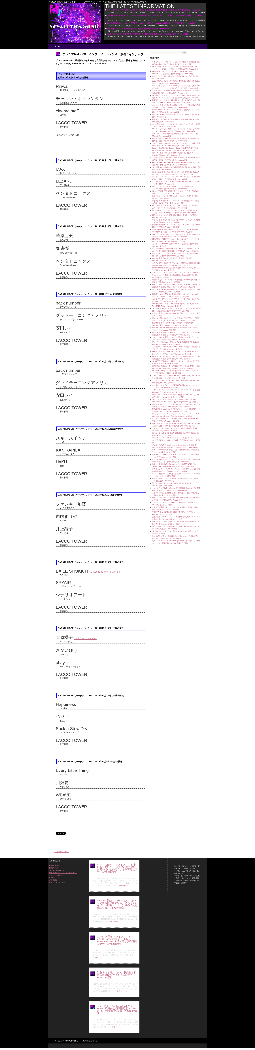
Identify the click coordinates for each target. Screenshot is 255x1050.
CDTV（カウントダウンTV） (59, 882)
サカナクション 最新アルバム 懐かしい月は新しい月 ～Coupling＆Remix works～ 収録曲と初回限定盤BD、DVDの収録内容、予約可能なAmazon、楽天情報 (176, 275)
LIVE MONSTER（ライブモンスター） (63, 873)
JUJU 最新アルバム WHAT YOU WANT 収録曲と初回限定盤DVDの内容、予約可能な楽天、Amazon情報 (147, 34)
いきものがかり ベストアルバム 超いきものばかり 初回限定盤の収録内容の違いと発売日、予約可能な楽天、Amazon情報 (154, 10)
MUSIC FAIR (53, 868)
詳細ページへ (123, 886)
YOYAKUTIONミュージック (62, 1)
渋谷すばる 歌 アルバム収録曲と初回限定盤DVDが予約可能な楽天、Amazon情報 (138, 29)
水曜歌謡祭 (53, 880)
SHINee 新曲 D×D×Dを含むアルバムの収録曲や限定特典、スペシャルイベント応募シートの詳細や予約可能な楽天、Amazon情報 (117, 904)
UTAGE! (52, 878)
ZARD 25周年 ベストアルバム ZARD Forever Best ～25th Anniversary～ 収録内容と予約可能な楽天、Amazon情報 (151, 23)
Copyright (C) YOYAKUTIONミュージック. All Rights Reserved (76, 1041)
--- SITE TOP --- (61, 851)
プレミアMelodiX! (55, 875)
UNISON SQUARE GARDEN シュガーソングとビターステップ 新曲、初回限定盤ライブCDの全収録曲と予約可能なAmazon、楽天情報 (176, 440)
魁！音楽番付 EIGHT (56, 870)
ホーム (57, 46)
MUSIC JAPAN (54, 866)
